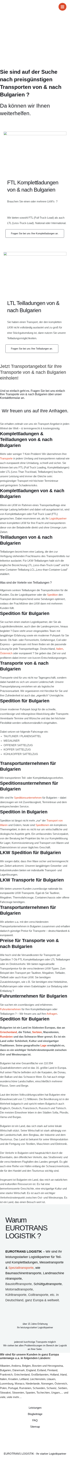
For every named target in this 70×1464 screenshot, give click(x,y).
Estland (41, 1370)
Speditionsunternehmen (28, 797)
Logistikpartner (58, 518)
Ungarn (55, 1392)
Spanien (30, 1392)
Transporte (6, 458)
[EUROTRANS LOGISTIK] (8, 6)
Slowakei (5, 1392)
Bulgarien (5, 1370)
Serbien (37, 1032)
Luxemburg (6, 1383)
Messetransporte (51, 1262)
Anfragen (51, 1013)
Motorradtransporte (19, 1289)
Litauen (51, 1379)
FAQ (35, 1420)
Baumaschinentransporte (23, 1273)
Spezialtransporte (21, 1268)
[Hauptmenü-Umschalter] (62, 7)
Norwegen (47, 1383)
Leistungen (35, 1407)
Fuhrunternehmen (10, 1009)
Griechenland (8, 1032)
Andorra (16, 1365)
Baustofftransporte (18, 1284)
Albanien (5, 1365)
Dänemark (18, 1370)
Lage (43, 1045)
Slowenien (18, 1392)
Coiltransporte (38, 1295)
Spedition (52, 594)
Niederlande (33, 1383)
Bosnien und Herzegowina (47, 1365)
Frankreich (6, 1374)
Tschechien (43, 1392)
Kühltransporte (15, 1295)
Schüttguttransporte (48, 1284)
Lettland (24, 1379)
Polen (3, 1388)
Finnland (52, 1370)
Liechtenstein (37, 1379)
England (31, 1370)
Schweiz (51, 1388)
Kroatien (13, 1379)
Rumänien (6, 1036)
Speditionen (42, 825)
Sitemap (35, 1426)
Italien (59, 648)
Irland (63, 1374)
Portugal (13, 1388)
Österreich (6, 653)
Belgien (26, 1365)
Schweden (39, 1388)
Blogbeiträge (35, 1414)
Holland (54, 1374)
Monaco (19, 1383)
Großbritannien (39, 1374)
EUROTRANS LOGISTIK (23, 1251)
